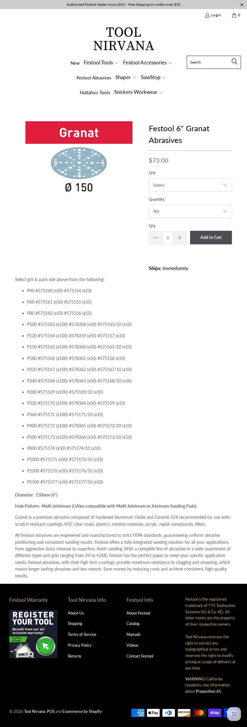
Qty (152, 225)
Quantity (156, 199)
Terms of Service (82, 634)
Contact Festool (140, 656)
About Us (76, 613)
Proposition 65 (208, 691)
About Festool (138, 613)
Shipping (75, 623)
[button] (101, 63)
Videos (132, 645)
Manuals (134, 634)
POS (51, 711)
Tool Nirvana (34, 711)
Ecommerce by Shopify (82, 711)
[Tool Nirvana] (124, 40)
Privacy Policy (80, 645)
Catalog (133, 623)
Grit (152, 172)
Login (216, 15)
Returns (74, 656)
